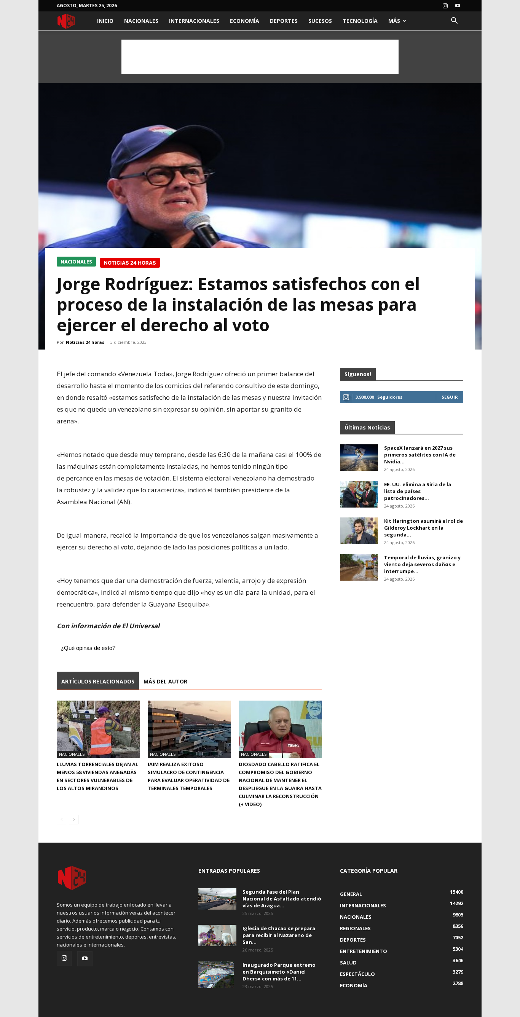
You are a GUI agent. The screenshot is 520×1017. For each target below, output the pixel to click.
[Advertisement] (260, 57)
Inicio (105, 20)
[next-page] (73, 819)
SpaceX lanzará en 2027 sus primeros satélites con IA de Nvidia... (420, 454)
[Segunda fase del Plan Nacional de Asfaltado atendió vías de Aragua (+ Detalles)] (217, 899)
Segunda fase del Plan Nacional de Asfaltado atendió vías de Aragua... (281, 898)
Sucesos (320, 20)
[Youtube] (457, 5)
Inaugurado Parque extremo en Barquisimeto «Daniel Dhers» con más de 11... (279, 971)
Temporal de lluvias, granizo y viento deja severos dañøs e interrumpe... (422, 564)
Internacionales (194, 20)
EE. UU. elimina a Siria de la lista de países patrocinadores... (417, 491)
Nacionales (141, 20)
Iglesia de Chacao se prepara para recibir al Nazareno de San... (278, 935)
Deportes (284, 20)
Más (394, 20)
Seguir (450, 397)
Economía (244, 20)
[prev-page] (61, 819)
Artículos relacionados (97, 681)
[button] (454, 21)
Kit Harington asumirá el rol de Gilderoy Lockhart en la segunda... (423, 527)
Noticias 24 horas (85, 342)
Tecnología (360, 20)
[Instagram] (445, 5)
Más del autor (165, 681)
